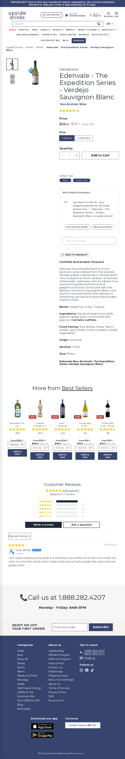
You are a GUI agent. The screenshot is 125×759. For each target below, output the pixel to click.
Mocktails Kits (25, 696)
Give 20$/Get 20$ (28, 700)
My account (56, 700)
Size (62, 132)
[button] (67, 110)
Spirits (57, 30)
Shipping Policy (58, 675)
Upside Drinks (14, 47)
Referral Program (59, 659)
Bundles (84, 34)
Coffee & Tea (49, 34)
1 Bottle (67, 138)
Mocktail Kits (100, 34)
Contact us (55, 667)
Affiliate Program (59, 654)
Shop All (24, 30)
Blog (66, 40)
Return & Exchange (61, 679)
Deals (12, 30)
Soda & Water (68, 34)
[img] (16, 545)
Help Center (56, 663)
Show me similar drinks (108, 227)
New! (35, 30)
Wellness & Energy (27, 34)
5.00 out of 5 (70, 490)
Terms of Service (59, 688)
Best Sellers (77, 388)
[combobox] (57, 24)
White (39, 47)
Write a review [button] (43, 524)
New (20, 654)
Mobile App (55, 671)
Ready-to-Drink (87, 30)
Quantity (66, 148)
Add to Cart (17, 453)
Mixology (108, 30)
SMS (51, 696)
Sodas (21, 684)
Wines (44, 30)
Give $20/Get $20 (50, 40)
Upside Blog (56, 650)
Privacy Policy (57, 692)
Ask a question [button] (81, 524)
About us (54, 684)
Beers (69, 30)
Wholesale (78, 41)
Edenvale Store (68, 69)
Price (63, 118)
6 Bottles (84, 138)
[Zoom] (35, 72)
